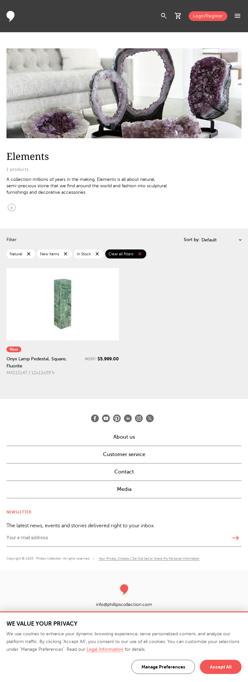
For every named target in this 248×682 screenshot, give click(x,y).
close (29, 254)
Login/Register (208, 16)
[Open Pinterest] (117, 418)
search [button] (164, 16)
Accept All (221, 666)
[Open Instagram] (139, 418)
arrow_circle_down (11, 207)
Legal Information (105, 649)
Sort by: (192, 239)
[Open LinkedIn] (128, 418)
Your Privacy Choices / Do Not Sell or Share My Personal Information (149, 558)
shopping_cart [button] (178, 16)
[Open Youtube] (106, 418)
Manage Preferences (163, 666)
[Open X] (150, 418)
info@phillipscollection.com (124, 604)
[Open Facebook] (95, 418)
